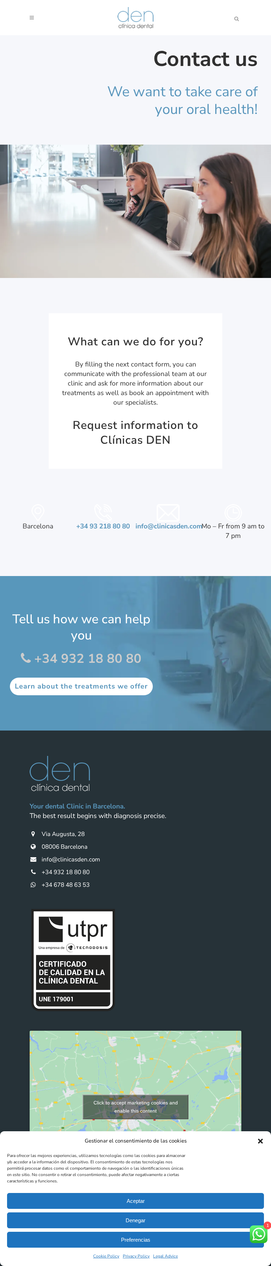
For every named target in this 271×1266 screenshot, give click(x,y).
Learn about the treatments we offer (81, 686)
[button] (260, 1141)
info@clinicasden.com (169, 526)
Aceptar (136, 1201)
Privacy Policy (136, 1256)
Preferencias (135, 1240)
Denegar (135, 1220)
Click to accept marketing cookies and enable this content (136, 1107)
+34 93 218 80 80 (103, 526)
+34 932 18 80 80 (86, 658)
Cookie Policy (106, 1256)
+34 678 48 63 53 (65, 885)
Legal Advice (165, 1256)
